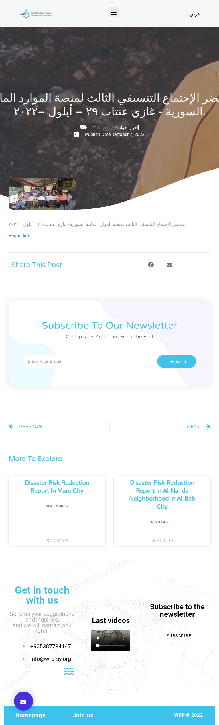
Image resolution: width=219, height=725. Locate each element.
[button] (114, 12)
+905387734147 (50, 646)
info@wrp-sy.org (50, 658)
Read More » (57, 506)
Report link (19, 235)
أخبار (133, 127)
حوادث (121, 127)
